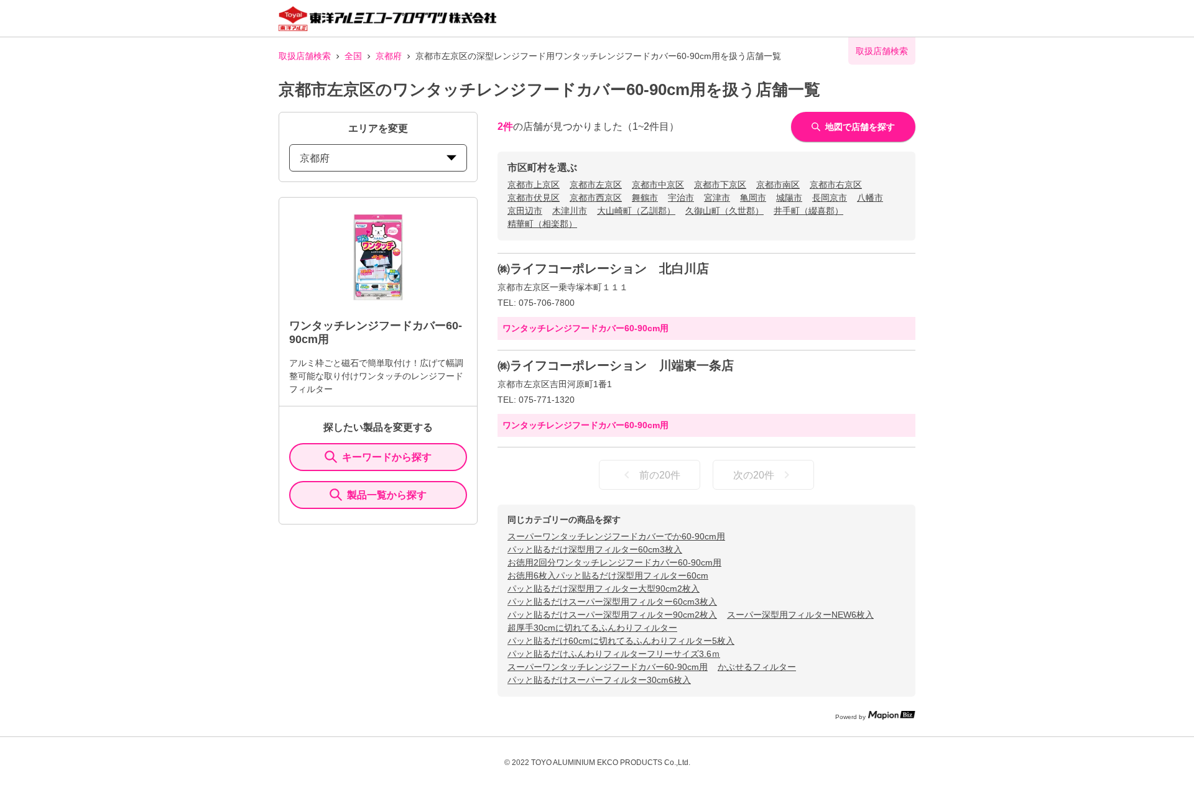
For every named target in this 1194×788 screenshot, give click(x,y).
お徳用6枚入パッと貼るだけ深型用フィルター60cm (607, 575)
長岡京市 (829, 198)
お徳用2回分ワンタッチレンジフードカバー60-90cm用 (614, 562)
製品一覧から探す (387, 495)
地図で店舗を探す (860, 127)
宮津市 (717, 198)
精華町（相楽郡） (542, 224)
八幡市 (870, 198)
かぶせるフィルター (757, 667)
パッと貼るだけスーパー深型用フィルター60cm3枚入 (612, 602)
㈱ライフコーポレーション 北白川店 (603, 268)
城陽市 (789, 198)
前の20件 (659, 475)
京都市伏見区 (533, 198)
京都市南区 (778, 185)
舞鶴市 (645, 198)
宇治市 (681, 198)
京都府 (389, 56)
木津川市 (569, 211)
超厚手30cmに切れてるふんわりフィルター (592, 628)
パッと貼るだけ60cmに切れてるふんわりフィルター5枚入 (620, 641)
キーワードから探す (387, 457)
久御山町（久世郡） (724, 211)
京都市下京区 (720, 185)
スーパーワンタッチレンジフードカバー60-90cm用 (607, 667)
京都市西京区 (596, 198)
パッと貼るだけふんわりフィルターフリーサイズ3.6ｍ (613, 654)
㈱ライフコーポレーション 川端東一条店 (615, 365)
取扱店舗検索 (305, 56)
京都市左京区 (596, 185)
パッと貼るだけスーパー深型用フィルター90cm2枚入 (612, 615)
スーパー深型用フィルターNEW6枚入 (800, 615)
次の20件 (753, 475)
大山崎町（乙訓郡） (636, 211)
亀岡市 (753, 198)
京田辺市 (524, 211)
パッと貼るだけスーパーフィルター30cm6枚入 (599, 680)
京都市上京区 (533, 185)
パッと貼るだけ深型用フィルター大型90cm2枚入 (603, 588)
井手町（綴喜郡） (808, 211)
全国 (353, 56)
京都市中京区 (658, 185)
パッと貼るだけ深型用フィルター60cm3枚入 (594, 549)
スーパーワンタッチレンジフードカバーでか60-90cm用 (616, 536)
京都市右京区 (836, 185)
